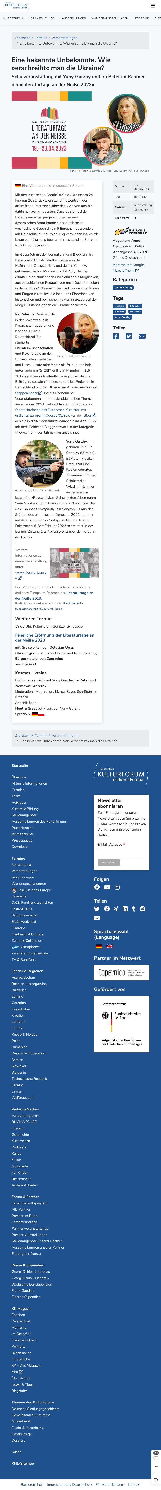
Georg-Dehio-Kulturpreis (31, 1271)
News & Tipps (23, 1384)
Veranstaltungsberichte (30, 953)
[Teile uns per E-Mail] (98, 918)
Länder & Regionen (27, 971)
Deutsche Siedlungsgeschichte (35, 1408)
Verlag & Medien (25, 1109)
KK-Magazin (22, 1308)
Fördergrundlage (25, 1222)
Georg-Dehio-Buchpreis (30, 1278)
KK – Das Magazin (26, 1365)
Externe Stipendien (26, 1296)
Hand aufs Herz (24, 1340)
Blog (87, 415)
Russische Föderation (28, 1053)
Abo (15, 1371)
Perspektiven (22, 1321)
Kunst (16, 1153)
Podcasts (19, 1147)
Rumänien (19, 1047)
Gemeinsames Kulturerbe (31, 1415)
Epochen (18, 1314)
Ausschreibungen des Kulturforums (39, 821)
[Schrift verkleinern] (156, 1473)
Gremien (18, 789)
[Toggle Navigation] (152, 6)
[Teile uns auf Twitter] (98, 909)
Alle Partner (21, 1209)
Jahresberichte (23, 834)
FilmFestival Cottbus (27, 934)
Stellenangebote (24, 815)
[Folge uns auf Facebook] (98, 887)
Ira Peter (135, 311)
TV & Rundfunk (24, 959)
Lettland (18, 1021)
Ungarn (17, 1091)
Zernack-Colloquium (27, 940)
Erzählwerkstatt (24, 921)
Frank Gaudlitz (23, 1290)
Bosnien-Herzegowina (29, 983)
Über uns (19, 777)
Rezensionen (21, 1179)
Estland (17, 996)
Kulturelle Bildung (25, 808)
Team (16, 796)
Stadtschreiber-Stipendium (32, 1284)
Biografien (20, 1390)
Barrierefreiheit (32, 1484)
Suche (17, 1452)
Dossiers (18, 1440)
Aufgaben (19, 802)
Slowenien (20, 1072)
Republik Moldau (25, 1034)
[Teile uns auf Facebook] (108, 909)
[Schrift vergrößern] (156, 1466)
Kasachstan (21, 1009)
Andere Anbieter (24, 1185)
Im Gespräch (21, 1333)
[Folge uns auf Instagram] (118, 887)
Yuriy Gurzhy (122, 317)
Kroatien (18, 1015)
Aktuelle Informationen (29, 783)
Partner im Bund (24, 1215)
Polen (16, 1040)
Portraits (18, 1346)
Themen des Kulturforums (33, 1402)
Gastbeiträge (22, 1434)
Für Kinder (19, 1172)
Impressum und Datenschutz (69, 1484)
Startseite (20, 765)
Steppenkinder (26, 393)
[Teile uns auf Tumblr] (135, 909)
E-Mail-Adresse (111, 844)
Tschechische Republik (29, 1078)
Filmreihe (19, 928)
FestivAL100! (22, 909)
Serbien (17, 1059)
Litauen (17, 1028)
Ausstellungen (74, 18)
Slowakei (19, 1066)
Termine (18, 858)
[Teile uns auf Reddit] (144, 909)
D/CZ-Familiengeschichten (32, 902)
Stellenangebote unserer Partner (37, 1241)
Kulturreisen (21, 1140)
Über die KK (21, 1378)
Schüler (119, 311)
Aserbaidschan (23, 977)
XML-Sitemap (23, 1463)
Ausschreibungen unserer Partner (38, 1247)
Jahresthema (13, 18)
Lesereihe (141, 18)
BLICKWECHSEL (25, 1122)
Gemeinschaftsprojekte (29, 1203)
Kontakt (134, 1484)
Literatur (135, 306)
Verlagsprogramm (26, 1115)
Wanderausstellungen (109, 18)
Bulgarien (19, 990)
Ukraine (119, 306)
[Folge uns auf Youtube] (108, 887)
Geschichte (20, 1134)
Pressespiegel (22, 840)
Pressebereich (22, 827)
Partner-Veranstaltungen (31, 1228)
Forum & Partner (25, 1196)
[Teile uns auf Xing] (117, 909)
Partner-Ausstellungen (29, 1234)
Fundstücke (21, 1359)
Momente (19, 1327)
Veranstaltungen (43, 18)
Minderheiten (22, 1421)
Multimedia (20, 1166)
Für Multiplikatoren (110, 1484)
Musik (16, 1160)
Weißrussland (22, 1097)
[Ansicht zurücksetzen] (156, 1480)
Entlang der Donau (26, 1253)
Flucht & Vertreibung (28, 1427)
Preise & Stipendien (28, 1265)
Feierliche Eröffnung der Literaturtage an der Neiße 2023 (54, 637)
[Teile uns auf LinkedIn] (126, 909)
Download (20, 846)
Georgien (19, 1002)
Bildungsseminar (25, 915)
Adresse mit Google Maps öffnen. (128, 267)
